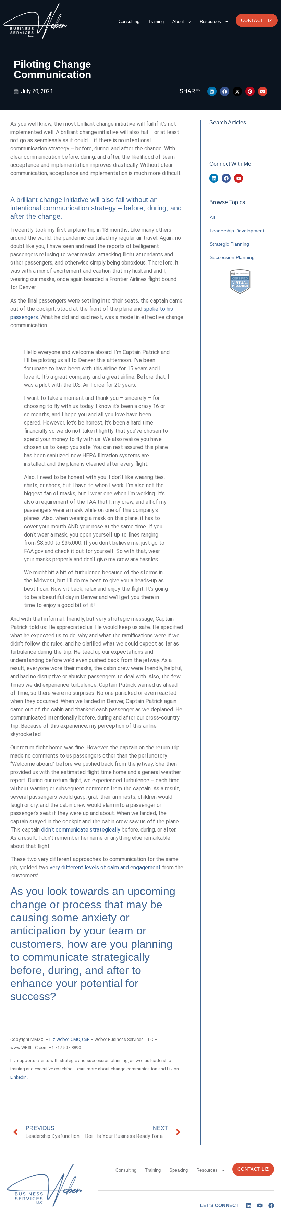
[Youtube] (238, 178)
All (212, 217)
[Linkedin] (213, 178)
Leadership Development (237, 230)
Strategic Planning (229, 244)
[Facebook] (226, 178)
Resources (210, 21)
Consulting (129, 21)
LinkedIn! (19, 1077)
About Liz (181, 21)
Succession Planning (232, 257)
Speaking (178, 1170)
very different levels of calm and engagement (105, 867)
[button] (212, 91)
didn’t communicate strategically (80, 829)
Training (156, 21)
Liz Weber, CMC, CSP (69, 1039)
